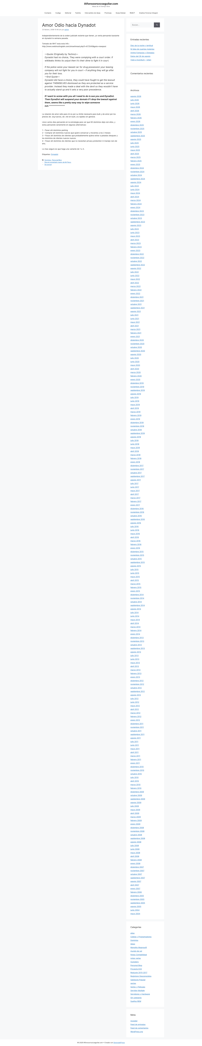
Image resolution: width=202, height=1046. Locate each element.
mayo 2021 (135, 322)
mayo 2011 (135, 749)
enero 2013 (135, 677)
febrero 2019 (135, 415)
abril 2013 (134, 666)
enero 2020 (135, 380)
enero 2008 (135, 863)
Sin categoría (136, 998)
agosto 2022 (135, 268)
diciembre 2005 (137, 896)
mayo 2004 (135, 914)
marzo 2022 (135, 286)
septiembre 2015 (137, 562)
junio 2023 (134, 233)
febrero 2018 (135, 458)
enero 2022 (135, 293)
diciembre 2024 (137, 168)
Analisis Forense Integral (148, 13)
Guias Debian (121, 13)
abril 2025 (134, 154)
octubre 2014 (136, 602)
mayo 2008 (135, 853)
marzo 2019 (135, 412)
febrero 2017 (135, 501)
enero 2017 (135, 505)
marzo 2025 (135, 157)
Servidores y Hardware (140, 994)
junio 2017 (134, 487)
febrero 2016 (135, 544)
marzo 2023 (135, 243)
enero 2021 (135, 336)
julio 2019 (134, 397)
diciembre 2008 (137, 828)
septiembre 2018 (137, 433)
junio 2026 (134, 103)
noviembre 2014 (137, 598)
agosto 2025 (135, 139)
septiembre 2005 (137, 903)
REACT (132, 13)
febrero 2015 (135, 587)
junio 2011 (134, 745)
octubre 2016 (136, 516)
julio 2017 (134, 483)
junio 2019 (134, 401)
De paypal (48, 164)
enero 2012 (135, 720)
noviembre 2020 (137, 344)
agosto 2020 (135, 354)
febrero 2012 (135, 716)
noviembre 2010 (137, 770)
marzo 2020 (135, 372)
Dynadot (54, 154)
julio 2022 (134, 272)
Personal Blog (57, 160)
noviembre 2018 (137, 426)
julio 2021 (134, 315)
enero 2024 (135, 207)
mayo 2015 (135, 577)
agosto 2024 (135, 182)
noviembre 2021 (137, 301)
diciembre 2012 (137, 681)
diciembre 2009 (137, 792)
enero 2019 (135, 419)
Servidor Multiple (137, 990)
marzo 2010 (135, 785)
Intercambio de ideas (92, 13)
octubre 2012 (136, 688)
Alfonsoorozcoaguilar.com (101, 3)
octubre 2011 (135, 731)
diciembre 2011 (136, 724)
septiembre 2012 (137, 691)
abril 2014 (134, 623)
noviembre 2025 (137, 129)
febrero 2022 (136, 290)
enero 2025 (135, 164)
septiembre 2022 (137, 265)
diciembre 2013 (137, 638)
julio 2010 (134, 777)
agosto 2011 (135, 738)
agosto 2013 (135, 652)
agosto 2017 (135, 480)
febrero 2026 (136, 118)
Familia (78, 13)
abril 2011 (134, 752)
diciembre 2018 (137, 423)
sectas (133, 983)
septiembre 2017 (137, 476)
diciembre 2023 (137, 211)
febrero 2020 (136, 376)
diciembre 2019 (137, 383)
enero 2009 (135, 824)
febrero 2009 (136, 820)
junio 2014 (134, 616)
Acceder (134, 1021)
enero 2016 (135, 548)
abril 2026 (134, 111)
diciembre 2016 (137, 509)
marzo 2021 (135, 329)
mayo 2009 (135, 810)
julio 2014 (134, 613)
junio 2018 (134, 444)
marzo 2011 (135, 756)
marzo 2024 (135, 200)
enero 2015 (135, 591)
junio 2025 (134, 146)
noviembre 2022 (137, 258)
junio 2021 (134, 319)
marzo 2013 (135, 670)
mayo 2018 (135, 448)
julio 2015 (134, 569)
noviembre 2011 (137, 727)
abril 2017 (134, 494)
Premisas (108, 13)
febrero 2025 (136, 161)
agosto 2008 (135, 842)
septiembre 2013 (137, 648)
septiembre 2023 (137, 222)
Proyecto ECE (136, 969)
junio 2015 (134, 573)
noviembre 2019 (137, 387)
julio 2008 (134, 846)
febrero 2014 (135, 630)
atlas (132, 933)
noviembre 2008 (137, 831)
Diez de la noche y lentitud (141, 45)
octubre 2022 (136, 261)
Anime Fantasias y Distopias (142, 53)
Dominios (48, 160)
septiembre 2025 (137, 136)
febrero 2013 (135, 673)
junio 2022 (134, 276)
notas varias (135, 958)
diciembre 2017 (137, 466)
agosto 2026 (135, 96)
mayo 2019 (135, 405)
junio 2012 (134, 702)
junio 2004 (135, 910)
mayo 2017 (135, 491)
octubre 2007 (136, 874)
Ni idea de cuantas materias (142, 49)
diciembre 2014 (137, 595)
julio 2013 (134, 656)
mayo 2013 (135, 663)
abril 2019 (134, 408)
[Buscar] (157, 25)
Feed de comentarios (139, 1028)
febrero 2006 (136, 892)
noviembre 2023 (137, 215)
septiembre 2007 (137, 878)
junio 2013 (134, 659)
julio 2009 (134, 806)
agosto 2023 (135, 225)
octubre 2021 (136, 304)
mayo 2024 (135, 193)
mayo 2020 (135, 365)
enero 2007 (135, 889)
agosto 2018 (135, 437)
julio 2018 (134, 440)
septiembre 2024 (137, 179)
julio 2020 (134, 358)
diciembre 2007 (137, 867)
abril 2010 (134, 781)
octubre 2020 (136, 347)
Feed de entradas (138, 1024)
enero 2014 (135, 634)
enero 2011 (135, 763)
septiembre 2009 (137, 799)
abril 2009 (134, 813)
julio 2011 (134, 742)
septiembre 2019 (137, 390)
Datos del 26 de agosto (140, 56)
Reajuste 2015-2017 (138, 973)
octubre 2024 (136, 175)
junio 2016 (134, 530)
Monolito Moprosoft (138, 947)
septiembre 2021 (137, 308)
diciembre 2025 (137, 125)
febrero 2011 (135, 759)
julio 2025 (134, 143)
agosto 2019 (135, 394)
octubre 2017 (136, 473)
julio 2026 (134, 100)
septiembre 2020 (137, 351)
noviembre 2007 (137, 871)
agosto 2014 (135, 609)
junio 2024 (134, 190)
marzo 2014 (135, 627)
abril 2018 (134, 451)
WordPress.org (136, 1032)
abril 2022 (134, 283)
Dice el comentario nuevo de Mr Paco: (58, 162)
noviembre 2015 (137, 555)
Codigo (58, 13)
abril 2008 (134, 856)
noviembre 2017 (137, 469)
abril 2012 (134, 709)
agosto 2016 (135, 523)
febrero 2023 (136, 247)
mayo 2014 (135, 620)
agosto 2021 (135, 311)
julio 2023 (134, 229)
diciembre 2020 (137, 340)
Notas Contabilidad (138, 955)
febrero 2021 (135, 333)
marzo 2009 (135, 817)
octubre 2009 (136, 795)
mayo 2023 (135, 236)
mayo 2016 (135, 534)
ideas (132, 944)
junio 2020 (134, 362)
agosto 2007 (135, 881)
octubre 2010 (136, 774)
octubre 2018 (136, 430)
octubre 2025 (136, 132)
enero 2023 (135, 250)
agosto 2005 (135, 906)
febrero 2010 (135, 788)
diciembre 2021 (137, 297)
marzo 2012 (135, 713)
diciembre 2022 (137, 254)
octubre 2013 (136, 645)
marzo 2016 (135, 541)
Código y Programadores (141, 937)
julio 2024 (134, 186)
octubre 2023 (136, 218)
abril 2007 (134, 885)
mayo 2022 (135, 279)
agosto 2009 (135, 803)
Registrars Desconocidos (140, 976)
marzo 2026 (135, 114)
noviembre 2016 (137, 512)
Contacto (48, 13)
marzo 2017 (135, 498)
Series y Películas (137, 987)
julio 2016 (134, 526)
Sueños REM (135, 1001)
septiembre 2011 (137, 734)
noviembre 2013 (137, 641)
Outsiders (134, 962)
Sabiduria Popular (138, 980)
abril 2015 (134, 580)
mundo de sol (136, 951)
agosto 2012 (135, 695)
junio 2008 (134, 849)
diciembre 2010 (137, 767)
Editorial (68, 13)
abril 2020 (134, 369)
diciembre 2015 (137, 552)
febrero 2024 (136, 204)
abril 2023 (134, 240)
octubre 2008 (136, 835)
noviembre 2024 (137, 172)
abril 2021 (134, 326)
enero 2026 (135, 121)
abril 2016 (134, 537)
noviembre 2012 (137, 684)
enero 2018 (135, 462)
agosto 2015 (135, 566)
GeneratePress (119, 1043)
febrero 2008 (136, 860)
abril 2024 (134, 197)
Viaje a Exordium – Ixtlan (140, 60)
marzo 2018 (135, 455)
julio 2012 (134, 699)
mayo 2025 (135, 150)
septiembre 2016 (137, 519)
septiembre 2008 (137, 838)
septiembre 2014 (137, 605)
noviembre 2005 (137, 899)
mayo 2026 (135, 107)
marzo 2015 (135, 584)
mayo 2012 (135, 706)
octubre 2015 (136, 559)
